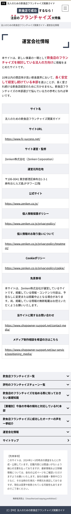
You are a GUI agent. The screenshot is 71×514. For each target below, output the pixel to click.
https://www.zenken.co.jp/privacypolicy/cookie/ (35, 268)
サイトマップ (11, 440)
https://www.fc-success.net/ (22, 139)
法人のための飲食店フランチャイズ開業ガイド (31, 3)
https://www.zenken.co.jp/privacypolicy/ (30, 223)
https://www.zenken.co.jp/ (21, 203)
